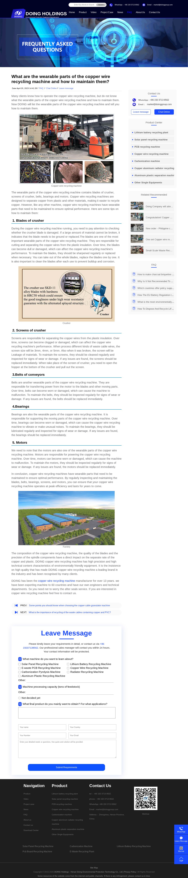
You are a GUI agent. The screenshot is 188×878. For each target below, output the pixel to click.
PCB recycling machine (147, 147)
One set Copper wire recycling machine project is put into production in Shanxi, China (159, 239)
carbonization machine (81, 846)
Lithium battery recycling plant (151, 132)
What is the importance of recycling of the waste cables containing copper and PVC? (70, 612)
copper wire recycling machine (56, 580)
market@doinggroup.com (163, 5)
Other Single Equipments (148, 182)
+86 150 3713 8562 (132, 5)
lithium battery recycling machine (134, 846)
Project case (107, 12)
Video (93, 12)
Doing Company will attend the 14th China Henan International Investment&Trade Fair (159, 206)
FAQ (129, 12)
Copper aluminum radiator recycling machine (159, 168)
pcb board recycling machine (37, 851)
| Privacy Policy (129, 872)
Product (83, 12)
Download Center (31, 830)
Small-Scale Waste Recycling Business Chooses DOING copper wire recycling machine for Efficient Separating (159, 250)
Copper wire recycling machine (151, 154)
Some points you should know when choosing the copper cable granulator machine (69, 605)
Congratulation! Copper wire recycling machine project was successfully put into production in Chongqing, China (159, 217)
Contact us (154, 12)
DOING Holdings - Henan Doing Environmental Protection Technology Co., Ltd (88, 872)
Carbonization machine (147, 161)
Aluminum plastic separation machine (155, 175)
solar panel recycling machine (38, 846)
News (120, 12)
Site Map (94, 868)
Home (72, 12)
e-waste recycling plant (82, 851)
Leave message (66, 88)
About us (140, 12)
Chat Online (51, 88)
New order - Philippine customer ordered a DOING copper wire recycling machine (159, 228)
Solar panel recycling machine (150, 139)
